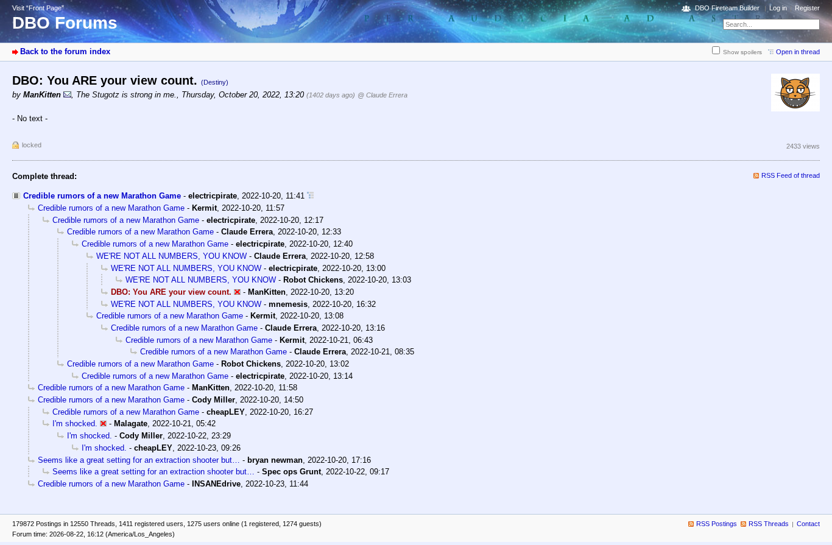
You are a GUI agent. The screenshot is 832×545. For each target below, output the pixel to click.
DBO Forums (65, 22)
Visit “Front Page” (38, 8)
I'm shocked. (74, 423)
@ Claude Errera (382, 95)
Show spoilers (742, 52)
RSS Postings (716, 523)
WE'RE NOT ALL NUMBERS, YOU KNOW (171, 256)
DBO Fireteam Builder (727, 8)
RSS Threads (769, 523)
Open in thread (798, 51)
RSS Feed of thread (790, 175)
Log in (778, 8)
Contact (808, 523)
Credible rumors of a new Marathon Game (102, 195)
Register (807, 8)
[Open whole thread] (310, 195)
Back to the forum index (65, 51)
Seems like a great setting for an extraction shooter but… (139, 460)
